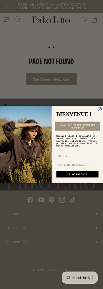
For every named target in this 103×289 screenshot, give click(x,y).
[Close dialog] (99, 109)
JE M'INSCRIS (77, 174)
